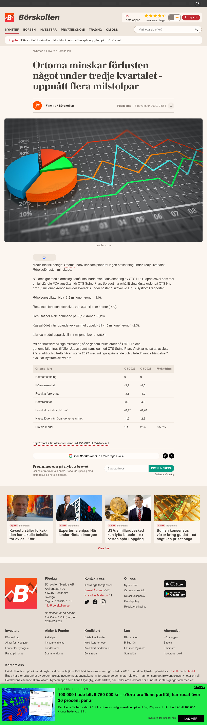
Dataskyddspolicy (164, 474)
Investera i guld (173, 653)
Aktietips (50, 637)
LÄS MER (190, 718)
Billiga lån (129, 642)
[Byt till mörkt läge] (174, 17)
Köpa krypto (171, 637)
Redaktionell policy (135, 606)
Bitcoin (168, 642)
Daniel (191, 671)
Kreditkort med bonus (97, 648)
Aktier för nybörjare (16, 642)
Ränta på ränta (14, 653)
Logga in (191, 17)
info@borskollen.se (57, 605)
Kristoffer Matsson (96, 595)
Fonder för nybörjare (17, 648)
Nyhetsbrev (131, 585)
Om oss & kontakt (135, 590)
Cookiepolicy (131, 601)
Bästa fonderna (54, 653)
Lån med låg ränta (134, 648)
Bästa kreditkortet (94, 637)
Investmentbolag (54, 642)
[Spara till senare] (171, 106)
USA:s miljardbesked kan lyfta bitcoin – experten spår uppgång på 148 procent (64, 40)
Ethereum (169, 648)
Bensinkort (90, 653)
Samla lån (130, 653)
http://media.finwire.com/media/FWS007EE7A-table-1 (71, 443)
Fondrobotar (52, 648)
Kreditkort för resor (95, 642)
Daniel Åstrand (94, 590)
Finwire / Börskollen (60, 105)
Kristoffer (175, 671)
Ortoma (69, 264)
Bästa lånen (131, 637)
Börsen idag (12, 637)
